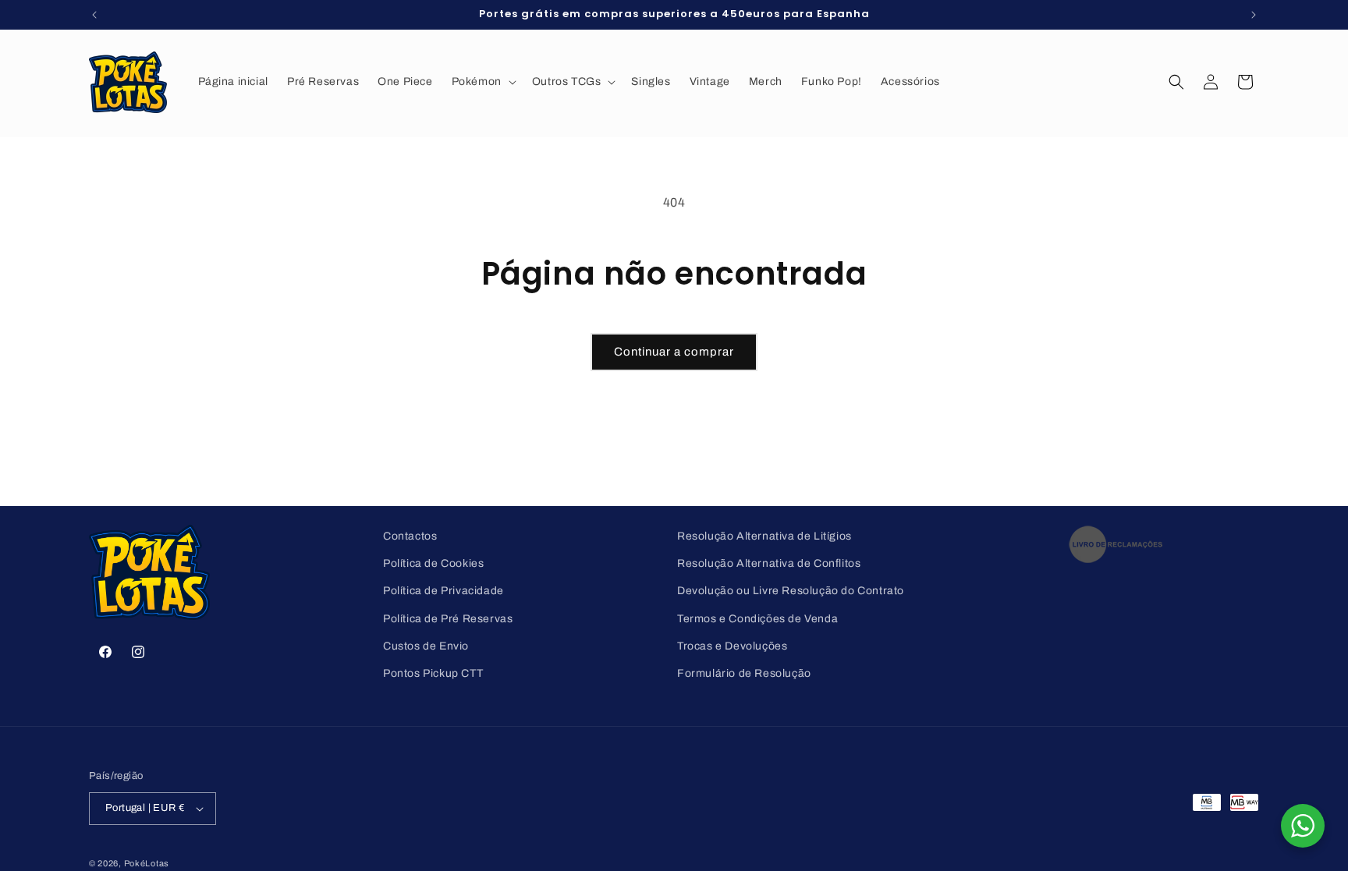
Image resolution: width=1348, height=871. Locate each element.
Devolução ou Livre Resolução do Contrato (790, 591)
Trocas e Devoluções (732, 646)
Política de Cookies (433, 563)
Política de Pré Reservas (448, 619)
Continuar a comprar (674, 351)
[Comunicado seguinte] (1253, 15)
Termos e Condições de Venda (757, 619)
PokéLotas (146, 863)
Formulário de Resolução (744, 673)
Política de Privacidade (443, 591)
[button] (482, 82)
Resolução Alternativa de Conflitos (768, 563)
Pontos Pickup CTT (433, 673)
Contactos (410, 536)
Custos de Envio (426, 646)
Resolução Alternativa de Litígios (764, 536)
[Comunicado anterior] (94, 15)
